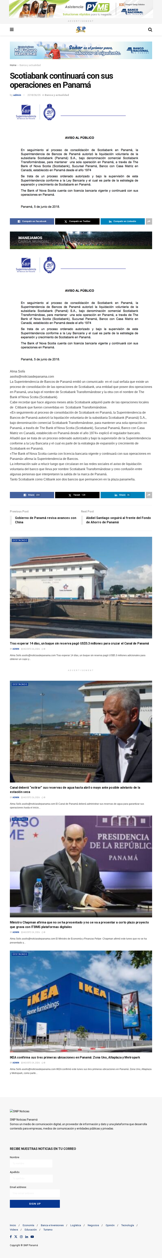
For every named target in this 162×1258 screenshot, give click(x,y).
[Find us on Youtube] (32, 1236)
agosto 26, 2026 (31, 649)
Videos (14, 1229)
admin (17, 95)
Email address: (18, 1187)
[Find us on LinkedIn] (26, 1236)
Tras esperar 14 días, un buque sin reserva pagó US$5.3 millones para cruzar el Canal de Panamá (79, 643)
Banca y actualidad (30, 65)
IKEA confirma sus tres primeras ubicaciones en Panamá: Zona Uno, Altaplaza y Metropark (75, 1057)
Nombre (14, 1157)
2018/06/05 (33, 95)
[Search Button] (150, 30)
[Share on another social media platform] (149, 221)
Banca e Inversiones (52, 1225)
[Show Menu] (12, 30)
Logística (75, 1225)
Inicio (13, 1225)
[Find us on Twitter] (15, 1236)
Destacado (20, 540)
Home (13, 65)
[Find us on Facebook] (11, 1236)
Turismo (48, 1229)
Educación (31, 1229)
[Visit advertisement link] (81, 9)
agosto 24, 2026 (31, 932)
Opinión (110, 1225)
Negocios (93, 1225)
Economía (28, 1225)
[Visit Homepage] (81, 30)
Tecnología (127, 1225)
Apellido (15, 1172)
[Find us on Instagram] (21, 1236)
